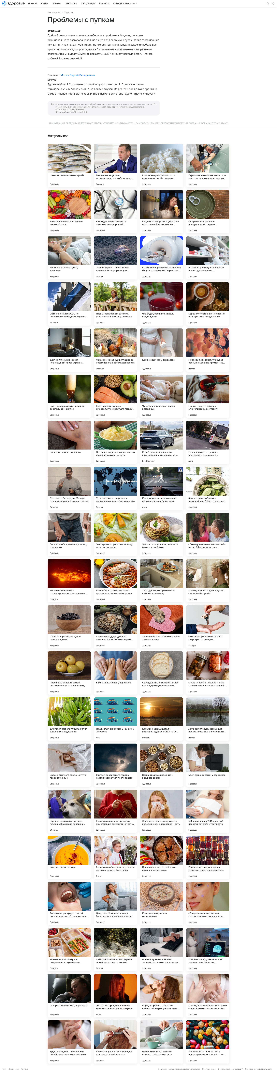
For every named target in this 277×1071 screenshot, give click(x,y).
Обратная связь (209, 1069)
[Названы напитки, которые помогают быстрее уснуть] (161, 1042)
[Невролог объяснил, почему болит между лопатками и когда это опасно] (115, 903)
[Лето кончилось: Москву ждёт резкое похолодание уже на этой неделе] (207, 719)
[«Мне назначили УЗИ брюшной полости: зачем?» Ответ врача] (207, 811)
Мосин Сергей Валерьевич (78, 75)
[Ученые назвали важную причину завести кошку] (161, 626)
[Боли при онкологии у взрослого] (207, 765)
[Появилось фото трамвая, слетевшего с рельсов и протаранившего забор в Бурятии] (207, 442)
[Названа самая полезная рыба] (69, 165)
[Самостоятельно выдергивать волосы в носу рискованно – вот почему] (161, 811)
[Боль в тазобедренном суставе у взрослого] (69, 534)
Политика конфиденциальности (258, 1069)
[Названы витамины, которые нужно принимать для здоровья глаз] (207, 1042)
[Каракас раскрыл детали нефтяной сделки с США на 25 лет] (161, 719)
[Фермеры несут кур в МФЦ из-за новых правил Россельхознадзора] (115, 350)
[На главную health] (15, 3)
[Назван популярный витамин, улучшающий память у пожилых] (115, 304)
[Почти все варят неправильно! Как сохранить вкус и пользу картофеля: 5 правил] (115, 442)
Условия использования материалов (184, 1069)
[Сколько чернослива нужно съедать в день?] (69, 626)
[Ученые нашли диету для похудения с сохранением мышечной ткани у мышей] (69, 949)
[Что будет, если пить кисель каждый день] (161, 304)
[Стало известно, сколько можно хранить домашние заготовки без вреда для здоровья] (207, 673)
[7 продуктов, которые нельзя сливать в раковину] (161, 580)
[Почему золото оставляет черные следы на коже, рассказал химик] (207, 995)
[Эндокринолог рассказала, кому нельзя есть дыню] (115, 534)
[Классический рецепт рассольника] (161, 903)
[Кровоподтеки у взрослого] (69, 442)
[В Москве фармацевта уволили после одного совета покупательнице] (207, 257)
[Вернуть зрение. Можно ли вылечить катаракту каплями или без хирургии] (161, 995)
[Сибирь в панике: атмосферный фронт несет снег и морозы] (115, 949)
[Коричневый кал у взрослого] (161, 350)
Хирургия (68, 12)
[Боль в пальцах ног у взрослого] (115, 673)
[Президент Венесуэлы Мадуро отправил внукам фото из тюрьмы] (69, 488)
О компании (14, 1069)
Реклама (24, 1069)
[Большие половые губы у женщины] (69, 257)
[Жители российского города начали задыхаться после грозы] (115, 765)
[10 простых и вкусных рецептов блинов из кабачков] (161, 534)
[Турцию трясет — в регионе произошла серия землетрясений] (115, 488)
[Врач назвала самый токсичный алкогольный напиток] (69, 396)
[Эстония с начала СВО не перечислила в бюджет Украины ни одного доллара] (69, 304)
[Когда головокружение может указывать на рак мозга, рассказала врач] (207, 949)
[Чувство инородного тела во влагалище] (161, 396)
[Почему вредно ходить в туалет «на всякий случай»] (207, 580)
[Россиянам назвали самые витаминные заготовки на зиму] (69, 673)
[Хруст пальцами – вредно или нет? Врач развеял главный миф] (69, 1042)
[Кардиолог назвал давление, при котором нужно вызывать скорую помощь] (207, 165)
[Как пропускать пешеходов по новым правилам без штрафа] (161, 488)
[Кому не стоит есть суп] (69, 857)
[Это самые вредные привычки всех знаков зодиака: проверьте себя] (115, 995)
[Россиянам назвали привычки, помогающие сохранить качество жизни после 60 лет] (115, 811)
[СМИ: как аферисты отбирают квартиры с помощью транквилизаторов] (207, 626)
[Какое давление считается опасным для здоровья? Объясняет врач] (115, 211)
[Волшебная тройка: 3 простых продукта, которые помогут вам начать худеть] (115, 580)
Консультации (54, 12)
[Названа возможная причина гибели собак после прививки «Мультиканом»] (69, 811)
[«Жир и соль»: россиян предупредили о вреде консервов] (207, 211)
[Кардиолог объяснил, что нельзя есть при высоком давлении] (207, 304)
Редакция (162, 1069)
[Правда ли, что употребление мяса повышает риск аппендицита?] (161, 857)
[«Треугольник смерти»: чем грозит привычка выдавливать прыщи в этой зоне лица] (207, 903)
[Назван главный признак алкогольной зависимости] (207, 396)
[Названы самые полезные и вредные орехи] (161, 765)
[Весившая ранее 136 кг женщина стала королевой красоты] (115, 1042)
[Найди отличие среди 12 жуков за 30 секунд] (115, 719)
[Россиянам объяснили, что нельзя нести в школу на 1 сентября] (115, 857)
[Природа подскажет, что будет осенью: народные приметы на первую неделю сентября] (207, 350)
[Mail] (4, 3)
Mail (4, 1069)
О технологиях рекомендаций (230, 1069)
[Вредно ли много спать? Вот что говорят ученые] (69, 765)
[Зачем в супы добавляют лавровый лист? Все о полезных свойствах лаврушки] (207, 488)
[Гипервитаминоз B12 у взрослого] (69, 995)
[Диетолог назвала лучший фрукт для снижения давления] (69, 719)
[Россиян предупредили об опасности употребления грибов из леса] (115, 626)
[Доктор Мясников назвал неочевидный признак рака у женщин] (69, 350)
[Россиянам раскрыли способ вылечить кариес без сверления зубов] (69, 903)
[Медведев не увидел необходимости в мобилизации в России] (115, 165)
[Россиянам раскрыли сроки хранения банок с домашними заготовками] (207, 857)
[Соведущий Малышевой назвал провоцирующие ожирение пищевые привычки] (161, 673)
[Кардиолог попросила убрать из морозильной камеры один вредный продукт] (161, 211)
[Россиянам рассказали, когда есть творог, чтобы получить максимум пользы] (161, 165)
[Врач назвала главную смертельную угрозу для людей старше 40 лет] (115, 396)
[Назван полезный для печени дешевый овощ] (69, 211)
